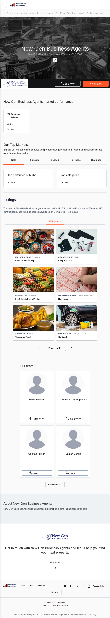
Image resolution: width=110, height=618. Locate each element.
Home (32, 13)
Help (33, 585)
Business (96, 160)
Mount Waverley (69, 13)
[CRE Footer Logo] (9, 585)
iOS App (42, 585)
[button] (39, 348)
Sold (13, 160)
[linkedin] (70, 586)
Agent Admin (98, 586)
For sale (34, 160)
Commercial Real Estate (18, 5)
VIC (57, 13)
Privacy (45, 605)
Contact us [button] (55, 561)
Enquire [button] (98, 83)
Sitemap (65, 605)
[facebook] (64, 586)
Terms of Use (55, 605)
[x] (77, 586)
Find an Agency (45, 13)
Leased (55, 160)
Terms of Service (87, 614)
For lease (75, 160)
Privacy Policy (70, 614)
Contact (23, 585)
